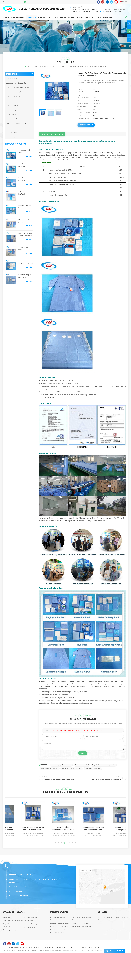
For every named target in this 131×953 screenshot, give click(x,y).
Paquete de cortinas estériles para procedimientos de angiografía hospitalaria (25, 151)
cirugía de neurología (13, 105)
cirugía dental (11, 101)
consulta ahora (85, 125)
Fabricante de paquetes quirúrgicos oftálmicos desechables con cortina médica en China (24, 248)
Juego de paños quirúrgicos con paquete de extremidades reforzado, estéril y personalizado (24, 221)
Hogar (6, 17)
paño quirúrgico (11, 137)
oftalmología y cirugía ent (15, 92)
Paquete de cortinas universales (71, 768)
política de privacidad (101, 950)
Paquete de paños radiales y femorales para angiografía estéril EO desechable (77, 730)
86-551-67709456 (21, 879)
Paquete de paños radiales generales (103, 765)
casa (4, 947)
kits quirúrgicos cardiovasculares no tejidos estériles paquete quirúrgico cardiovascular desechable (47, 828)
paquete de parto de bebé (80, 923)
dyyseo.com (75, 950)
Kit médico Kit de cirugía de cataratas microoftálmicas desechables (25, 262)
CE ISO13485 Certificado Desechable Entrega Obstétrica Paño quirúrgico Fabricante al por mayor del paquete (25, 193)
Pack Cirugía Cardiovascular (49, 768)
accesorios (10, 128)
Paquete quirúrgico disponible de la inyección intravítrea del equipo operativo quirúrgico (25, 276)
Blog (100, 947)
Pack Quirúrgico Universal (93, 768)
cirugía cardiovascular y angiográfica (19, 87)
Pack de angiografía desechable (61, 765)
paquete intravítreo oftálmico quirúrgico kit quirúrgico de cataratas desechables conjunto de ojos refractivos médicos (25, 234)
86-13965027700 (46, 879)
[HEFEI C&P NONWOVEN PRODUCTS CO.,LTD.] (9, 9)
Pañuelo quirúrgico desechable (82, 926)
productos (31, 17)
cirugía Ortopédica (13, 96)
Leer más (29, 156)
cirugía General (11, 78)
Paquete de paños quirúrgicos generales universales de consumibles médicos (24, 179)
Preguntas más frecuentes (79, 17)
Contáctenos (52, 17)
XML (92, 950)
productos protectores (14, 119)
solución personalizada (102, 17)
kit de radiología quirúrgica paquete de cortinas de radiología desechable (17, 828)
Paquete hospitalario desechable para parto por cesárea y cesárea (25, 165)
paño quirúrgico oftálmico (59, 926)
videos (63, 17)
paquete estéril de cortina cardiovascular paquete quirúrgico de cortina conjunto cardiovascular (78, 828)
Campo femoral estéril (82, 765)
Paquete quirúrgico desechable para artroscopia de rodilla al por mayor (25, 207)
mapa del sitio (85, 950)
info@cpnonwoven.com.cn (113, 11)
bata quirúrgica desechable (59, 923)
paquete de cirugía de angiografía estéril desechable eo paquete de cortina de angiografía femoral (108, 828)
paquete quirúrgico (13, 132)
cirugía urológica (12, 110)
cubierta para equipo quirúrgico (17, 123)
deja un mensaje (117, 951)
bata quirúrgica (11, 114)
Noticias (41, 17)
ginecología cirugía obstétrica (17, 83)
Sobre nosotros (17, 17)
